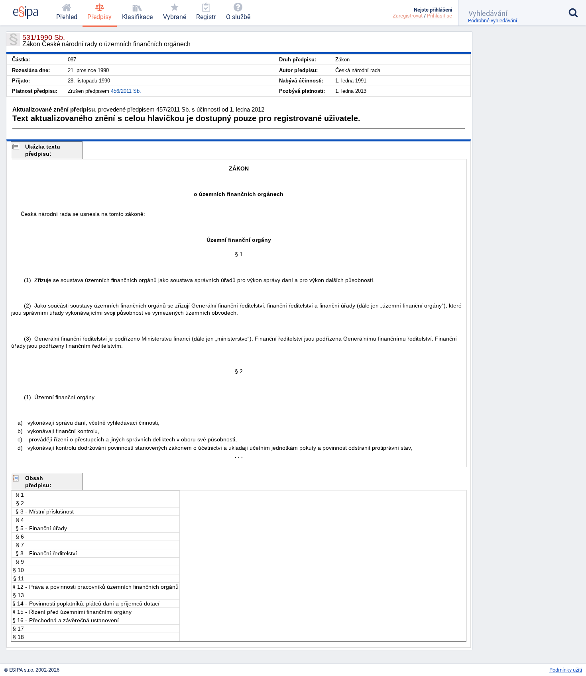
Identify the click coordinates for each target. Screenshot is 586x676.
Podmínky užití (565, 670)
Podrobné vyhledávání (492, 21)
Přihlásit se (439, 16)
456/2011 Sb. (126, 91)
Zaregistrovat (408, 16)
